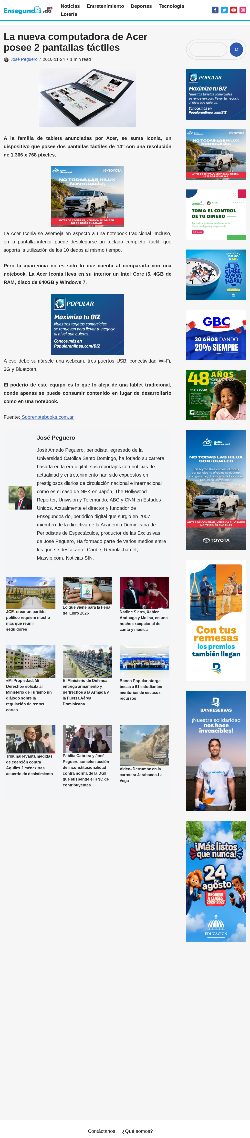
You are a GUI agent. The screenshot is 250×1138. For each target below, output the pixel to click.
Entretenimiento (105, 6)
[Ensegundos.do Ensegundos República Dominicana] (28, 10)
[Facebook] (215, 10)
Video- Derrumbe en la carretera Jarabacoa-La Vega (141, 775)
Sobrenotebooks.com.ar (47, 417)
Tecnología (171, 6)
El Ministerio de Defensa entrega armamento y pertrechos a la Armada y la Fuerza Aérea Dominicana (86, 692)
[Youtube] (233, 10)
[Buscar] (236, 49)
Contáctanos (101, 1131)
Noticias (70, 6)
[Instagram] (243, 10)
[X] (224, 10)
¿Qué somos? (137, 1131)
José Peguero (24, 59)
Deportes (141, 6)
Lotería (69, 14)
